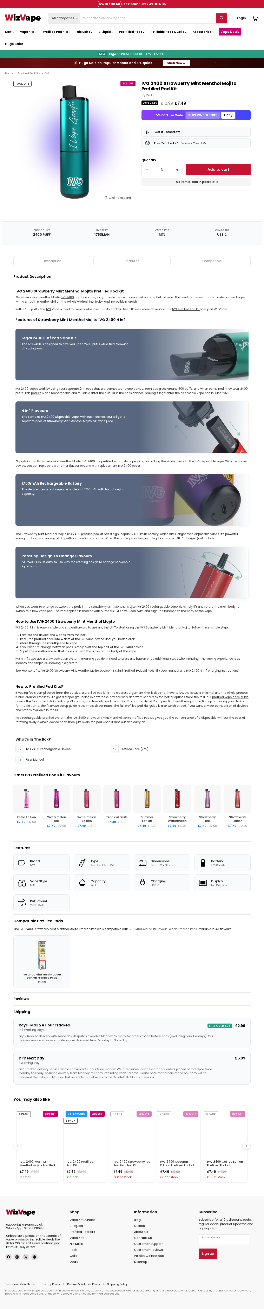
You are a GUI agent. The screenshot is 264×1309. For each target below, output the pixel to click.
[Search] (221, 18)
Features (132, 261)
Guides (139, 1226)
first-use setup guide (62, 706)
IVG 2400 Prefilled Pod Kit (80, 1163)
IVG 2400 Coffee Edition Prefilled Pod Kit (225, 1163)
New (8, 32)
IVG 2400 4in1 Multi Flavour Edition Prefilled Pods (163, 929)
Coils (73, 1255)
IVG (47, 73)
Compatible (212, 261)
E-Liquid (105, 32)
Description (51, 261)
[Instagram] (17, 1257)
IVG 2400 (67, 297)
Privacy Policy (51, 1284)
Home (9, 73)
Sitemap (140, 1261)
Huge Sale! (14, 44)
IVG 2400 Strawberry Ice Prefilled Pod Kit (131, 1163)
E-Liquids (76, 1226)
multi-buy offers (23, 1247)
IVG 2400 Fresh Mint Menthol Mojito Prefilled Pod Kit (37, 1165)
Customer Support (148, 1244)
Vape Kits (27, 32)
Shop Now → (176, 63)
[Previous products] (17, 1146)
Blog (137, 1220)
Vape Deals (229, 32)
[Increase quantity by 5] (177, 169)
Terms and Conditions (20, 1284)
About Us (141, 1232)
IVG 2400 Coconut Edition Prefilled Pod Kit (177, 1163)
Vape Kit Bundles (82, 1220)
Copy (228, 115)
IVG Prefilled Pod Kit (186, 309)
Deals (74, 1261)
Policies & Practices (149, 1255)
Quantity (148, 160)
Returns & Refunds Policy (83, 1284)
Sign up (208, 1253)
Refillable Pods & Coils (168, 32)
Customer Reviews (148, 1249)
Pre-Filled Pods (131, 32)
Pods (73, 1249)
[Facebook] (8, 1257)
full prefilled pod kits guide (138, 706)
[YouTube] (34, 1257)
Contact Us (143, 1238)
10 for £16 (13, 1243)
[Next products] (246, 1146)
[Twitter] (25, 1257)
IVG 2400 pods (128, 466)
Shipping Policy (117, 1284)
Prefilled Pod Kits (56, 32)
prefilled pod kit (92, 534)
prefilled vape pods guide (230, 697)
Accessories (202, 32)
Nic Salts (84, 32)
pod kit (36, 393)
